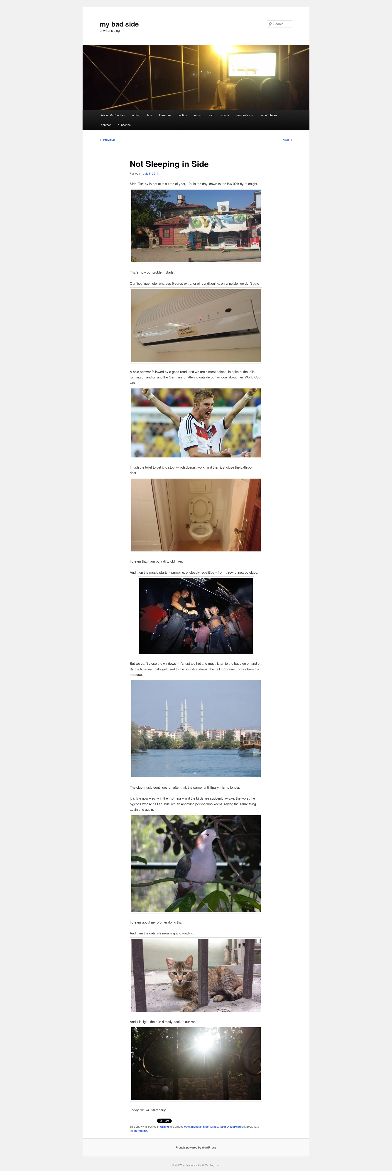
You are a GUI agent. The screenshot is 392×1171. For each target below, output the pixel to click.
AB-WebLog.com (210, 1165)
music (198, 115)
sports (225, 115)
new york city (245, 115)
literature (165, 115)
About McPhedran (113, 115)
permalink (140, 1131)
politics (182, 115)
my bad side (119, 24)
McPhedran (237, 1126)
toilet (223, 1126)
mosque (196, 1126)
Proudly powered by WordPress (196, 1147)
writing (136, 115)
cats (187, 1126)
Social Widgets (180, 1165)
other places (269, 115)
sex (211, 115)
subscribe (124, 125)
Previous (107, 140)
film (149, 115)
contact (106, 125)
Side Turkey (210, 1126)
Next (287, 140)
